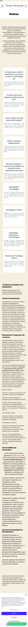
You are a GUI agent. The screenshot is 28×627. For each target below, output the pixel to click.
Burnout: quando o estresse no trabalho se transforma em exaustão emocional (14, 167)
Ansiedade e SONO (14, 210)
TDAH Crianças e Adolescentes (14, 142)
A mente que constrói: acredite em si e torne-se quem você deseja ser (13, 75)
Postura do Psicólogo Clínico (14, 257)
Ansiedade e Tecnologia (14, 188)
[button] (26, 594)
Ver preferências (14, 621)
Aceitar (14, 613)
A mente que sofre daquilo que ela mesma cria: (14, 97)
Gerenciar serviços (14, 609)
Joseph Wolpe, (17, 455)
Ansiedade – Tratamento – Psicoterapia (14, 235)
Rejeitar (14, 617)
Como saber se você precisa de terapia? (14, 119)
